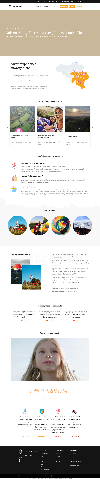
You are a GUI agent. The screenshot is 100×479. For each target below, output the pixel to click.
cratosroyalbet (56, 478)
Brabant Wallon (44, 453)
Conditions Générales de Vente (75, 462)
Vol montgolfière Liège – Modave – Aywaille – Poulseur (48, 136)
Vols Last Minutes (59, 459)
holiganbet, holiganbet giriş (49, 478)
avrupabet (33, 478)
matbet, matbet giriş (41, 478)
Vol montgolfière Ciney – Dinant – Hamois (20, 136)
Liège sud (43, 461)
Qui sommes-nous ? (74, 453)
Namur (42, 456)
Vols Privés (58, 456)
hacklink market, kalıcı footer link (67, 478)
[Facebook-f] (78, 2)
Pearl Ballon (54, 6)
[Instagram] (80, 2)
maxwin (60, 478)
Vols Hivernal (58, 453)
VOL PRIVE (39, 226)
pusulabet (29, 478)
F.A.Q (39, 1)
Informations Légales (74, 465)
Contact (44, 1)
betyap (36, 478)
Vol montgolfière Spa (71, 136)
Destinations (38, 6)
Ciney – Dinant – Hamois (46, 459)
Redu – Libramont (45, 469)
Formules (46, 6)
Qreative (54, 476)
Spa (42, 464)
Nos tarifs (58, 461)
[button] (10, 316)
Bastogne (43, 466)
